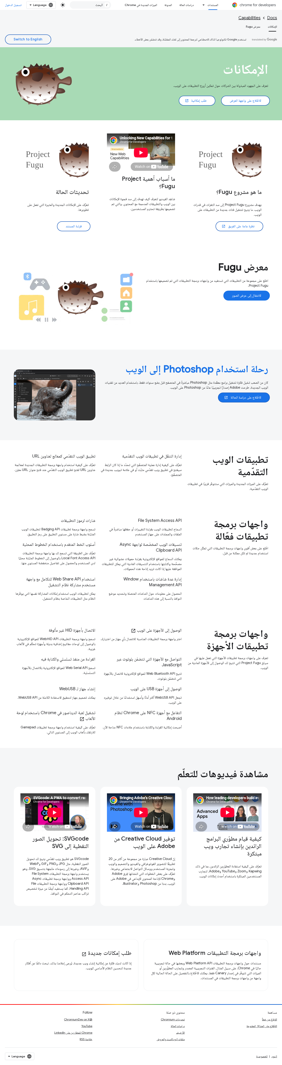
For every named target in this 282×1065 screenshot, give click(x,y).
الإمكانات (272, 26)
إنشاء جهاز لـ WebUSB (77, 688)
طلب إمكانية (196, 101)
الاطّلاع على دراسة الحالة (242, 397)
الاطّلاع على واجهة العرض (245, 101)
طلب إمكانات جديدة (107, 952)
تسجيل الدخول (13, 5)
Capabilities (249, 17)
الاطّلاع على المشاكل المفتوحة (261, 1026)
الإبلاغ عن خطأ (269, 1019)
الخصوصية (262, 1056)
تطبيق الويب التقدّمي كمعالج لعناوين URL (63, 456)
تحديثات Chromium (173, 1019)
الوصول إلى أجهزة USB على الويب (156, 688)
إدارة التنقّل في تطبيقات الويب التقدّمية (152, 456)
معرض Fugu (253, 26)
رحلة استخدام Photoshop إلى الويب (197, 369)
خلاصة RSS (86, 1039)
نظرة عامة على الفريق (238, 226)
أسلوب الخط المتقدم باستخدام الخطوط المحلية (59, 544)
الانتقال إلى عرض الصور (246, 296)
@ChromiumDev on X (78, 1019)
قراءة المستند (74, 226)
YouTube (86, 1026)
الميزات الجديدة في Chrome (141, 5)
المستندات (212, 5)
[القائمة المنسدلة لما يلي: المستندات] (202, 4)
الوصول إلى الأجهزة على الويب (156, 630)
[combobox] (90, 5)
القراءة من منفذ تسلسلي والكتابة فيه (68, 659)
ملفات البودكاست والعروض (170, 1039)
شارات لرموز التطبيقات (78, 520)
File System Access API (160, 520)
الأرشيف (180, 1032)
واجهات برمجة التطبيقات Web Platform (215, 952)
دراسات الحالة (186, 5)
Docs (272, 17)
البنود (274, 1056)
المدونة (168, 5)
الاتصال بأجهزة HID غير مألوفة (72, 630)
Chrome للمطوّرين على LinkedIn (73, 1032)
